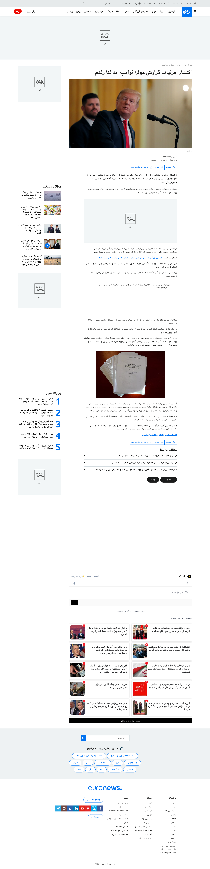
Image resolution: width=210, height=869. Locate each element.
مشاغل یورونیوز (122, 826)
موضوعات (172, 798)
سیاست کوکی (123, 815)
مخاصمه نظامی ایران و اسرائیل (122, 756)
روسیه (153, 479)
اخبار (185, 65)
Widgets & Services (143, 830)
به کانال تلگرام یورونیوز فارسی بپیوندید (159, 435)
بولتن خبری (148, 807)
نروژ (79, 769)
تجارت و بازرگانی (140, 11)
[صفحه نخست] (191, 65)
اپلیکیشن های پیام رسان (143, 826)
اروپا (162, 11)
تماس (126, 822)
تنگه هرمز (115, 769)
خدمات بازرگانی (122, 807)
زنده (17, 11)
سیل (88, 762)
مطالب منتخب (52, 187)
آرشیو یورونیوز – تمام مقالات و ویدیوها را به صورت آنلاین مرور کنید (168, 849)
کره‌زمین (99, 11)
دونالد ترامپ (168, 479)
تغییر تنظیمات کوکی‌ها (119, 834)
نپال (90, 769)
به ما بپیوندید (147, 818)
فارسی (190, 3)
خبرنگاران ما (172, 842)
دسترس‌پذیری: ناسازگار (119, 830)
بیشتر (125, 798)
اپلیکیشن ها (148, 822)
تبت (101, 769)
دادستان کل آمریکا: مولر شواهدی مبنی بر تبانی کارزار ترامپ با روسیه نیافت (130, 258)
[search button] (84, 3)
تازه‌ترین (171, 11)
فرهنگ (110, 11)
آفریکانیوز (148, 834)
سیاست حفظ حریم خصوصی (117, 818)
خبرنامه (97, 817)
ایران (117, 762)
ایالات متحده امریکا (168, 65)
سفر (127, 11)
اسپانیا (75, 762)
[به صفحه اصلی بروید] (187, 12)
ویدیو (78, 11)
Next (118, 11)
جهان (154, 11)
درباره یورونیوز (122, 803)
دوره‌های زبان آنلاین (145, 838)
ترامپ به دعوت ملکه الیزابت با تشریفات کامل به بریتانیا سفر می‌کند (148, 455)
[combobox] (98, 3)
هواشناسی (148, 811)
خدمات (149, 798)
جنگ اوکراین (132, 762)
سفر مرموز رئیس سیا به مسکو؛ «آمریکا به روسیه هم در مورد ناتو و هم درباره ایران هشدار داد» (136, 469)
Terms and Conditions (118, 811)
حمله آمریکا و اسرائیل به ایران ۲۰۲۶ (89, 756)
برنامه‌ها (173, 838)
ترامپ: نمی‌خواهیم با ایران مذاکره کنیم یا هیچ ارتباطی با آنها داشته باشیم (144, 462)
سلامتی (87, 11)
